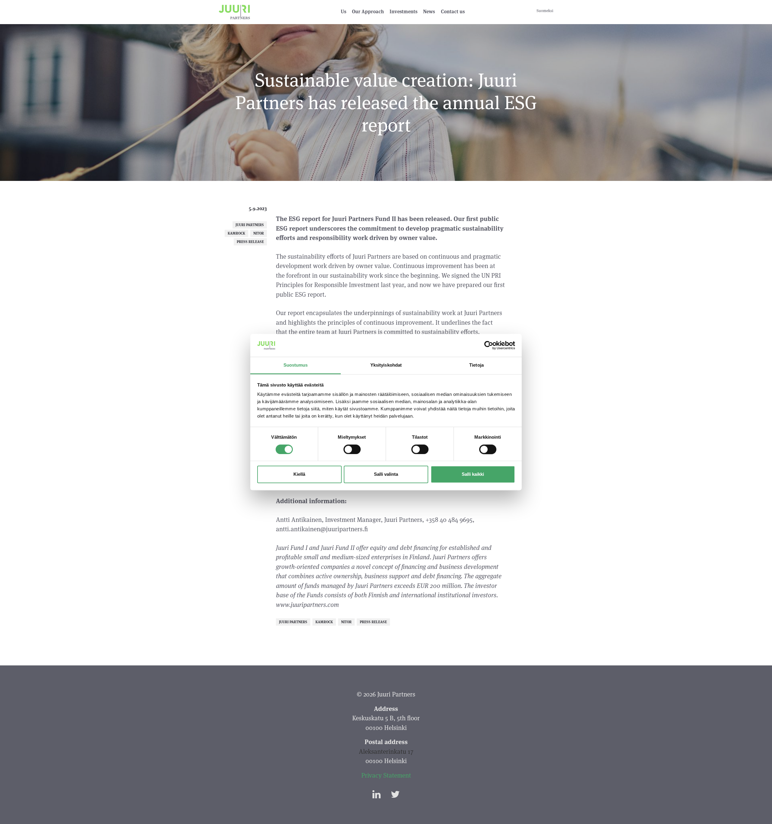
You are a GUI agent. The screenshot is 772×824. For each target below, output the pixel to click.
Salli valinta (386, 474)
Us (343, 11)
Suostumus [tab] (295, 365)
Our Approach (368, 11)
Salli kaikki (473, 474)
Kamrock (236, 233)
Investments (403, 11)
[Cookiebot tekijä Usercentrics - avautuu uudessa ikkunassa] (488, 345)
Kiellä (299, 474)
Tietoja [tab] (476, 365)
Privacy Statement (386, 775)
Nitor (258, 233)
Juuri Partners (250, 225)
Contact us (453, 11)
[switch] (352, 449)
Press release (250, 241)
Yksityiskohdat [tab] (386, 365)
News (429, 11)
